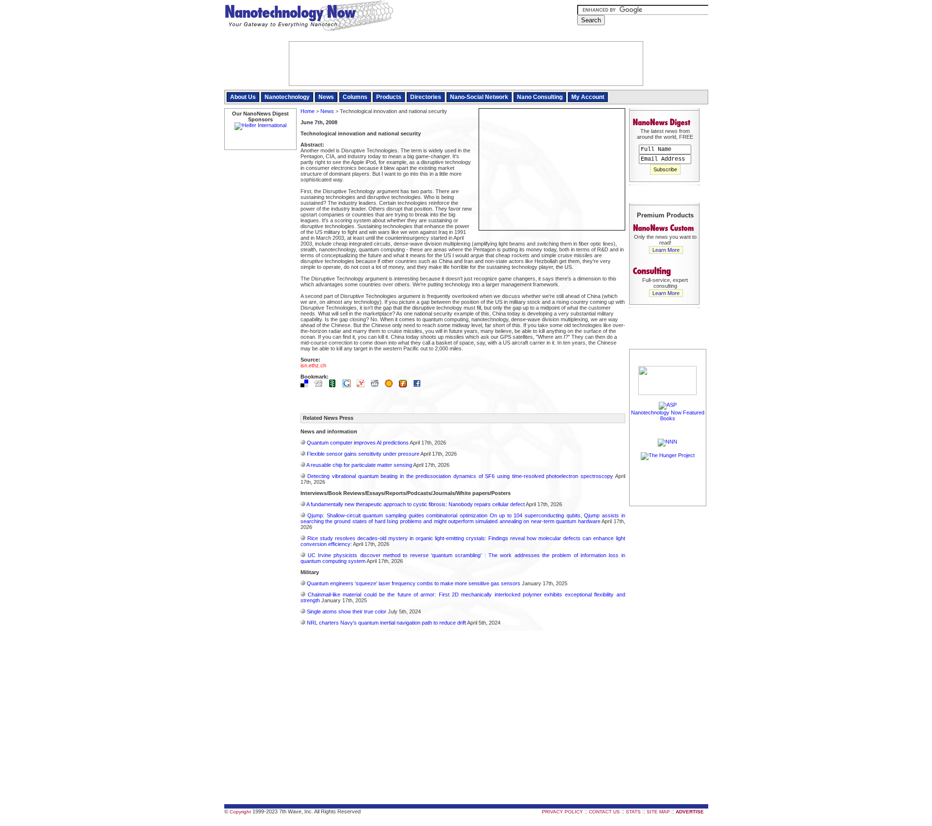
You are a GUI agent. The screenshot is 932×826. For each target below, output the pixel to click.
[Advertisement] (668, 653)
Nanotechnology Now (309, 17)
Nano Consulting (540, 97)
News (326, 97)
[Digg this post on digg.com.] (321, 385)
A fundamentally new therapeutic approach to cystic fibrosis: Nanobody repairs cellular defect (415, 504)
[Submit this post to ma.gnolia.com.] (391, 385)
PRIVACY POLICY (562, 811)
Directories (425, 97)
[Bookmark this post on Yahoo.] (363, 385)
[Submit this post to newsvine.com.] (335, 385)
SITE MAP (658, 811)
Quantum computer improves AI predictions (358, 443)
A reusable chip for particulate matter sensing (359, 465)
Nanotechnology (287, 97)
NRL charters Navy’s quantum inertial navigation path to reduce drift (386, 623)
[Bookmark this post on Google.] (349, 385)
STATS (633, 811)
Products (388, 97)
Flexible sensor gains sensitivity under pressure (363, 454)
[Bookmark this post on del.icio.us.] (306, 385)
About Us (243, 97)
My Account (587, 97)
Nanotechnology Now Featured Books (667, 415)
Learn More (666, 250)
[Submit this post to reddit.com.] (377, 385)
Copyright (240, 811)
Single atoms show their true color (346, 611)
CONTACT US (604, 811)
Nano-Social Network (479, 97)
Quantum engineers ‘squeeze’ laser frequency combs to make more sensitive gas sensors (413, 583)
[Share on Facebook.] (419, 385)
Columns (355, 97)
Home (307, 111)
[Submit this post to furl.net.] (405, 385)
